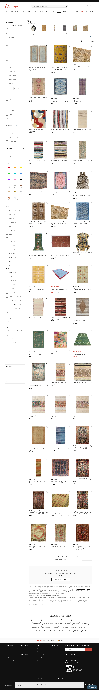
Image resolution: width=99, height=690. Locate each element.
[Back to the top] (96, 682)
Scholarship (53, 660)
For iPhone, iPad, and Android (71, 662)
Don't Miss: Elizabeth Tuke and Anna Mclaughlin (49, 1)
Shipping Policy (10, 657)
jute (56, 600)
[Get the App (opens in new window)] (69, 668)
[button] (87, 6)
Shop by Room (39, 660)
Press (52, 657)
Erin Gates (68, 591)
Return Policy (9, 654)
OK (76, 685)
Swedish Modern (47, 590)
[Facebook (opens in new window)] (85, 684)
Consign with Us (24, 657)
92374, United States (17, 125)
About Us (53, 648)
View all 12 (89, 36)
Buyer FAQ (23, 648)
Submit (88, 649)
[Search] (66, 6)
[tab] (15, 37)
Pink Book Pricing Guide (12, 660)
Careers (52, 654)
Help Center (9, 648)
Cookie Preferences (22, 686)
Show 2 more (9, 362)
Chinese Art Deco (36, 590)
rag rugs (67, 600)
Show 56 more (9, 234)
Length (8, 321)
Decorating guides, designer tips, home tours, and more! (77, 656)
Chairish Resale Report (55, 662)
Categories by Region (40, 654)
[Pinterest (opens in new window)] (89, 684)
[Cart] (90, 6)
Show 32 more (9, 265)
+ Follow (15, 25)
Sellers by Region (39, 657)
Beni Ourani (49, 600)
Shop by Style (39, 648)
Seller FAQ (23, 660)
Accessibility (9, 662)
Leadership (53, 651)
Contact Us (9, 651)
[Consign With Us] (84, 6)
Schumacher (55, 591)
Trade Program (24, 651)
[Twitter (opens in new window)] (93, 684)
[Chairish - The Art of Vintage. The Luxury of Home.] (11, 6)
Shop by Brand (39, 651)
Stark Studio (61, 591)
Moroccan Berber (81, 589)
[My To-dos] (81, 6)
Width (7, 328)
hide (60, 600)
